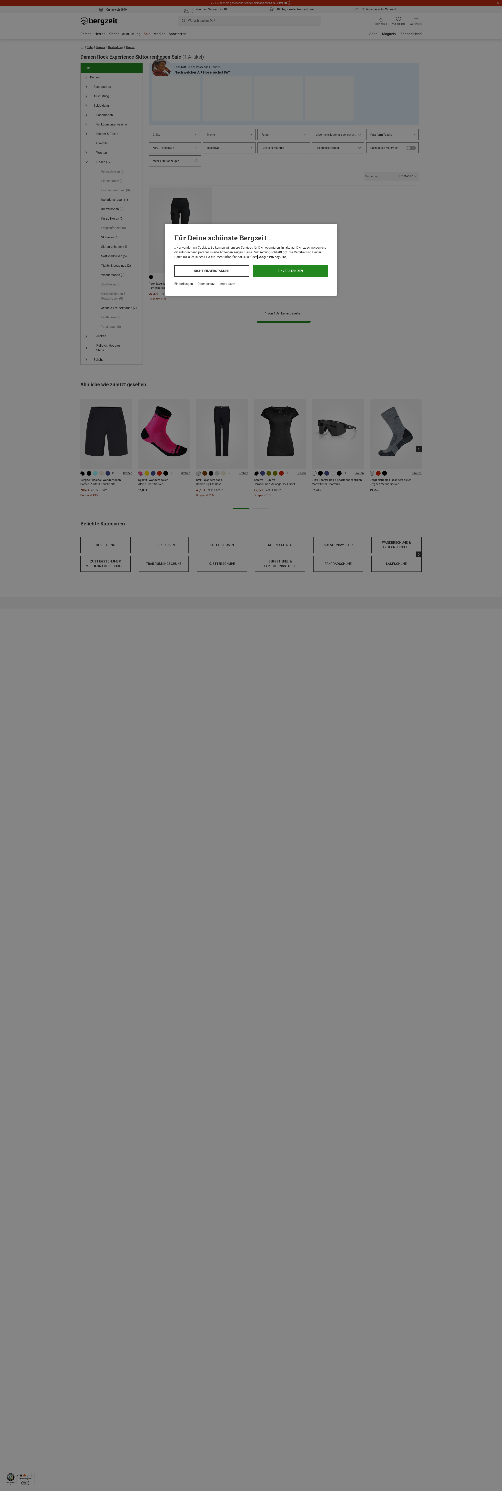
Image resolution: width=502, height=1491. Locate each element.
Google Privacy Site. (272, 257)
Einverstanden (290, 271)
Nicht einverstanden (211, 271)
